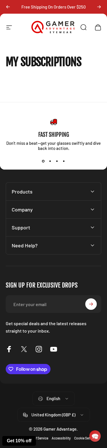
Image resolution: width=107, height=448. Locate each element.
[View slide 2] (50, 161)
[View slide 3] (57, 161)
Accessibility (61, 438)
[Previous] (8, 7)
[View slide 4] (63, 161)
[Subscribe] (91, 304)
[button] (95, 436)
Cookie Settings (86, 438)
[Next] (99, 7)
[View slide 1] (43, 161)
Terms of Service (36, 438)
